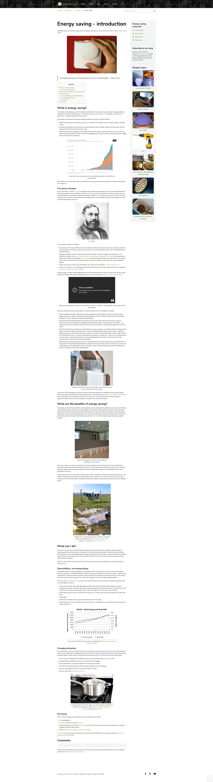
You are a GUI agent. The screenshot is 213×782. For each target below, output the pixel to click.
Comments (62, 102)
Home (83, 4)
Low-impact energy (143, 88)
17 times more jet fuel (112, 265)
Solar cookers (143, 109)
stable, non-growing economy (112, 275)
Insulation (143, 130)
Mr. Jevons (77, 191)
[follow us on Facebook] (145, 774)
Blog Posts (139, 37)
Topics (91, 4)
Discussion (138, 40)
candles (80, 723)
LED (60, 723)
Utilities (77, 10)
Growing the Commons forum (74, 752)
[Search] (154, 10)
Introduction (139, 30)
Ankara (93, 541)
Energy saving (122, 31)
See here (60, 733)
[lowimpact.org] (66, 4)
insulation (82, 725)
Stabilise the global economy (113, 394)
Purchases (64, 100)
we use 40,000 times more (84, 256)
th (60, 269)
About (106, 4)
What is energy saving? (66, 88)
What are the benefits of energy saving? (71, 92)
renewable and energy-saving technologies (77, 730)
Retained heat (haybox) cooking (143, 217)
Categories (68, 10)
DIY (143, 151)
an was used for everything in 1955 (72, 269)
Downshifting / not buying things (71, 96)
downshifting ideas (72, 581)
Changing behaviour (67, 98)
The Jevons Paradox (67, 90)
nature (96, 416)
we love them (85, 258)
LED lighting (143, 195)
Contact (114, 4)
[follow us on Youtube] (155, 774)
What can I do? (63, 94)
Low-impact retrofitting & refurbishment (143, 173)
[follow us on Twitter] (150, 774)
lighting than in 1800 (106, 256)
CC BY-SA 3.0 (100, 541)
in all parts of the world (101, 539)
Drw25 (86, 541)
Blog (98, 4)
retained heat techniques (99, 707)
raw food (99, 709)
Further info (139, 34)
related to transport (78, 671)
